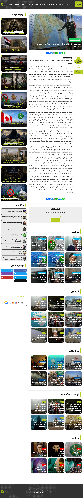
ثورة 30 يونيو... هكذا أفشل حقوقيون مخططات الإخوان (13, 252)
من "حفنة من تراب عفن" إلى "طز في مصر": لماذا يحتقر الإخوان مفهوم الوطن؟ (11, 217)
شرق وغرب (17, 4)
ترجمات (36, 4)
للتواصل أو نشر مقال (33, 490)
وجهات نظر (42, 4)
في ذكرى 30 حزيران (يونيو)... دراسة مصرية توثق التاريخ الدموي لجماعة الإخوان (12, 246)
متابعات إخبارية (50, 4)
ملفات (31, 4)
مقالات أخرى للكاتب (78, 72)
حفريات (78, 67)
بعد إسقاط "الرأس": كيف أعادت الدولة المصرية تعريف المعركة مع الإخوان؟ (12, 240)
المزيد (11, 4)
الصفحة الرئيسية (63, 4)
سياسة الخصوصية (44, 490)
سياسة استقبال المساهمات (55, 216)
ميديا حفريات (24, 4)
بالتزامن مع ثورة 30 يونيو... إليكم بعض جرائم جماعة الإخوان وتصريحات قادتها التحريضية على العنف (12, 258)
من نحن (52, 490)
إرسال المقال (55, 220)
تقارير (56, 4)
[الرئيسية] (78, 4)
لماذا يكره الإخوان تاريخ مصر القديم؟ (15, 211)
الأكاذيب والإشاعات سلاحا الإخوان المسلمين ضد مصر (12, 235)
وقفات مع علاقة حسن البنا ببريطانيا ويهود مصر (13, 229)
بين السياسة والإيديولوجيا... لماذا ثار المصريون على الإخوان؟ (12, 223)
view (80, 237)
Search (2, 4)
